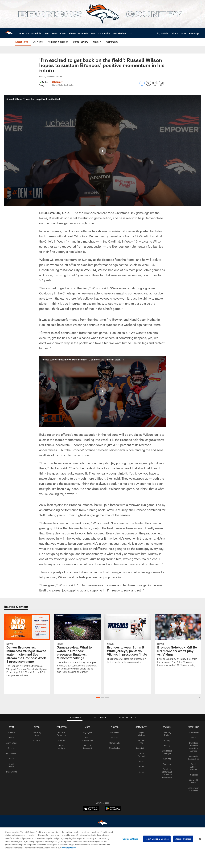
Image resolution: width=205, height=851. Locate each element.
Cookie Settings (130, 839)
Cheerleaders (114, 748)
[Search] (158, 33)
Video (141, 772)
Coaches (11, 748)
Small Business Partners (193, 767)
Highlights (87, 732)
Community (114, 743)
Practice (114, 737)
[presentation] (200, 698)
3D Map (167, 740)
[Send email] (154, 84)
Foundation (141, 748)
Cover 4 (36, 740)
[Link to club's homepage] (9, 33)
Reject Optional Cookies (157, 839)
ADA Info (167, 759)
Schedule (11, 732)
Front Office (11, 753)
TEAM (11, 727)
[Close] (199, 839)
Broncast (61, 740)
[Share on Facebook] (142, 84)
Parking (167, 745)
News (141, 761)
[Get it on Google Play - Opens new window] (113, 810)
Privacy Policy (69, 847)
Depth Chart (11, 743)
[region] (102, 839)
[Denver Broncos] (102, 823)
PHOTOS (115, 727)
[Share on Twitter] (148, 84)
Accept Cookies (183, 839)
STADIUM (167, 727)
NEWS (37, 727)
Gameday (115, 732)
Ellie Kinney (57, 82)
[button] (102, 151)
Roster (11, 737)
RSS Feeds (193, 775)
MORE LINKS (193, 727)
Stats (11, 758)
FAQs (193, 737)
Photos (141, 766)
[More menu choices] (130, 33)
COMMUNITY (141, 727)
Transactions (11, 772)
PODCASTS (62, 727)
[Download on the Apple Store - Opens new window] (91, 809)
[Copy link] (161, 83)
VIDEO (87, 727)
